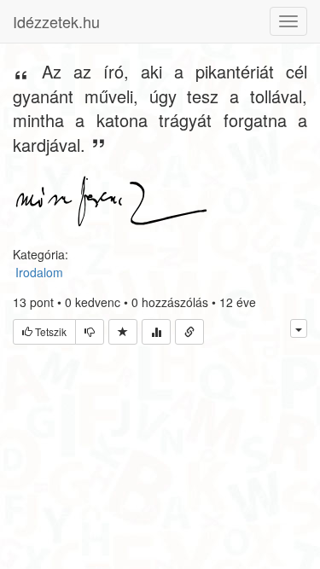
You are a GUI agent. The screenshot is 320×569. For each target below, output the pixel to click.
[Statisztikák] (156, 332)
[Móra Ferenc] (111, 199)
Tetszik (49, 331)
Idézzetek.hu (56, 21)
